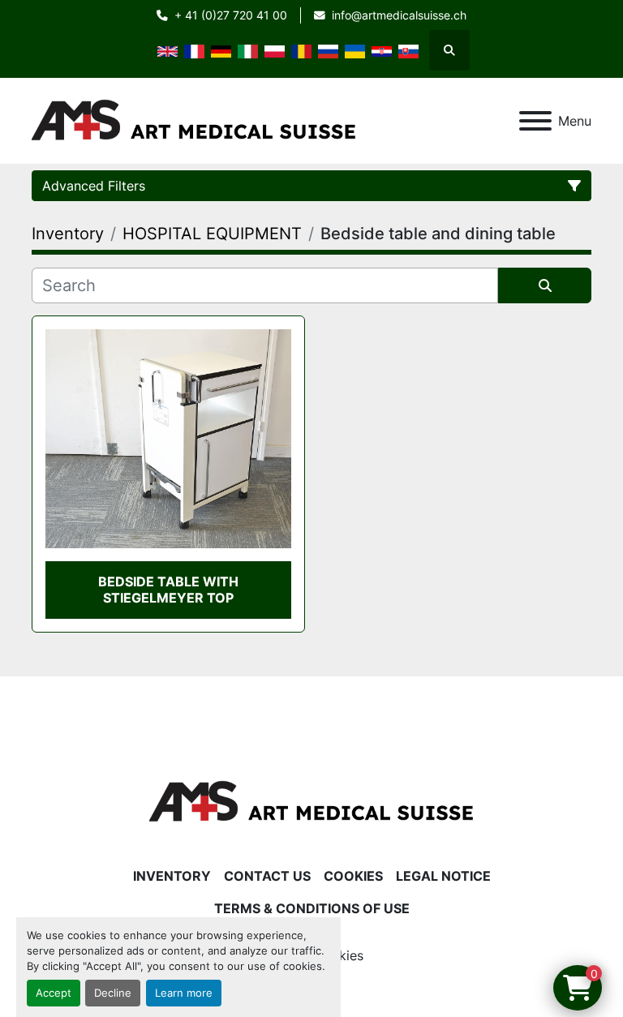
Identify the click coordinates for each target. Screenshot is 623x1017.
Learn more (184, 993)
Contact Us (267, 876)
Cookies (353, 876)
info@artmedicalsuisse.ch (399, 15)
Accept (53, 993)
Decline (112, 993)
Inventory (172, 876)
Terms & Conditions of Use (312, 908)
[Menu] (535, 121)
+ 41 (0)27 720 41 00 (230, 15)
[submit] (544, 285)
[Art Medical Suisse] (311, 800)
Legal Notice (443, 876)
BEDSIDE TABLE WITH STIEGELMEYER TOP (168, 589)
